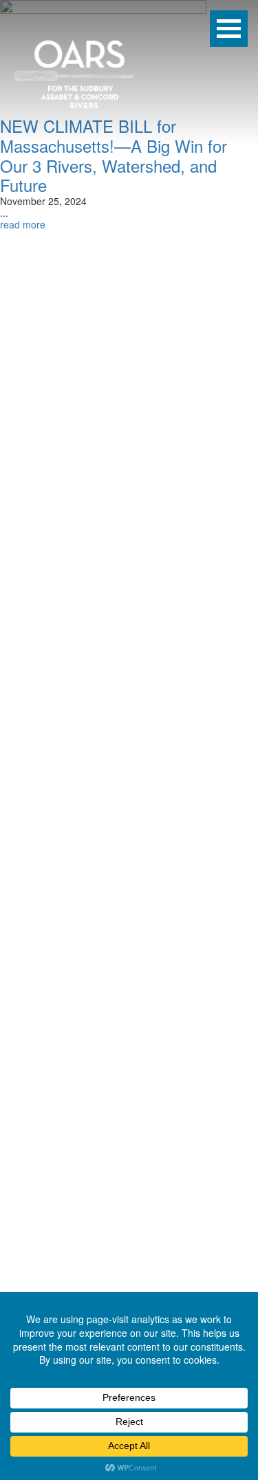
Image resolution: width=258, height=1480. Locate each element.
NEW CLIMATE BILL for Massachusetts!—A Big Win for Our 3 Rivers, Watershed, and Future (113, 155)
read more (22, 224)
